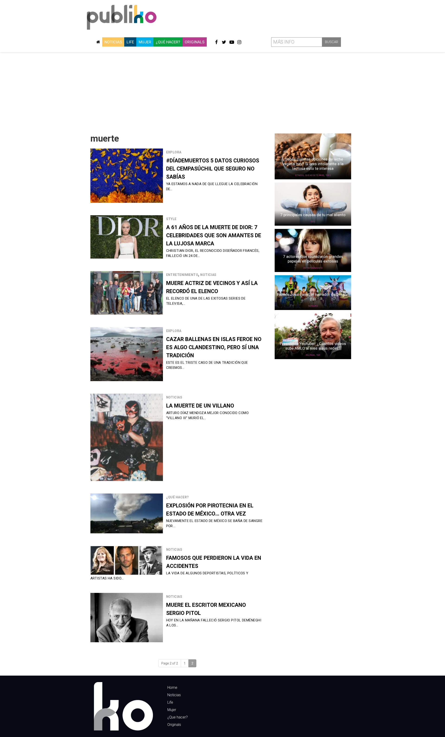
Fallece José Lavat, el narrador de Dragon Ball (313, 296)
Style (171, 219)
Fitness (299, 175)
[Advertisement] (222, 91)
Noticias (113, 42)
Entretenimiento (182, 275)
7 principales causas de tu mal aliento (313, 214)
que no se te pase (314, 175)
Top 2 (328, 175)
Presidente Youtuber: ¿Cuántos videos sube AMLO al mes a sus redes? (313, 346)
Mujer (145, 42)
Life (130, 42)
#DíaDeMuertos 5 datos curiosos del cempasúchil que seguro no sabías (212, 169)
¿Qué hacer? (168, 42)
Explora (173, 152)
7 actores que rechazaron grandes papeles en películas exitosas (313, 258)
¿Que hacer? (177, 717)
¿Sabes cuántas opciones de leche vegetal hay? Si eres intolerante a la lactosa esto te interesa (313, 164)
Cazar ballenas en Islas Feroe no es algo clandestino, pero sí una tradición (213, 347)
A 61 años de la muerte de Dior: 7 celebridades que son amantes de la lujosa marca (213, 235)
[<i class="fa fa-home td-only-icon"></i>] (98, 42)
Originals (194, 42)
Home (172, 687)
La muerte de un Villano (200, 406)
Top (318, 355)
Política (310, 355)
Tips (313, 222)
